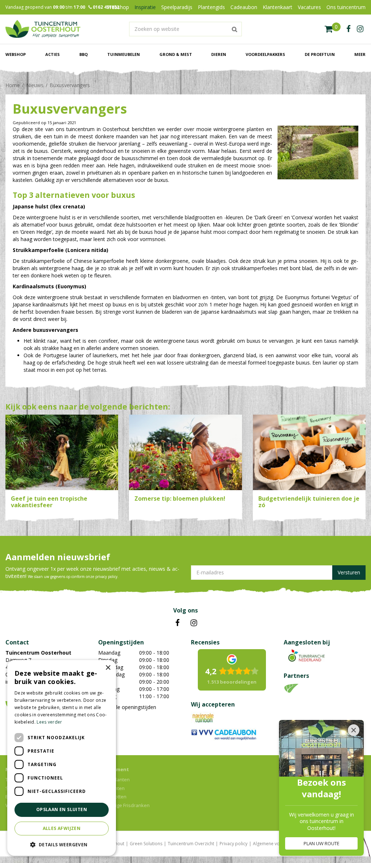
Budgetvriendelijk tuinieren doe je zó (308, 501)
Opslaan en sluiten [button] (61, 809)
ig (360, 29)
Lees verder (49, 722)
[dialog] (61, 758)
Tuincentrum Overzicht (191, 843)
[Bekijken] (333, 29)
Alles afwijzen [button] (62, 828)
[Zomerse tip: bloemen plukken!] (185, 452)
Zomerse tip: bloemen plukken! (179, 498)
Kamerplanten (114, 779)
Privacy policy (233, 843)
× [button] (108, 668)
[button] (61, 844)
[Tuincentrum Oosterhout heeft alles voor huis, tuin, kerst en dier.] (42, 29)
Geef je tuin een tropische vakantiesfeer (49, 501)
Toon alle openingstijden (127, 707)
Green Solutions (146, 843)
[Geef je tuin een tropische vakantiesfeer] (61, 452)
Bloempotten (112, 796)
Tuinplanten (111, 788)
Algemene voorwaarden (278, 843)
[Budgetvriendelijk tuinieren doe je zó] (309, 452)
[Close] (353, 730)
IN (193, 623)
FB (177, 623)
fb (348, 29)
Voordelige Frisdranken (124, 805)
